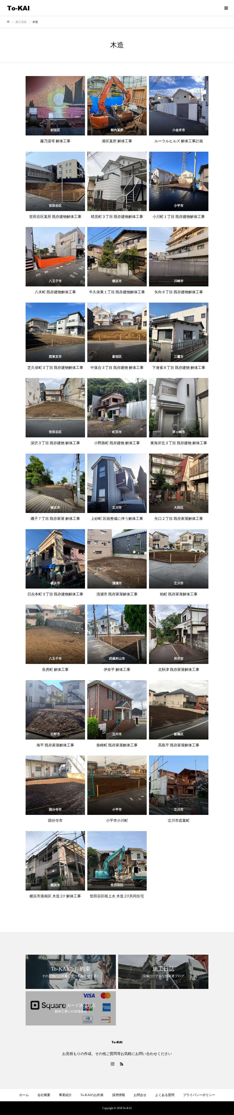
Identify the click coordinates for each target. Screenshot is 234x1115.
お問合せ (140, 1095)
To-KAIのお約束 (92, 1095)
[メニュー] (226, 8)
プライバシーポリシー (199, 1095)
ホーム (24, 1095)
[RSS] (121, 1064)
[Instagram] (112, 1064)
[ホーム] (8, 21)
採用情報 (118, 1095)
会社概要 (43, 1095)
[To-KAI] (18, 8)
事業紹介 (65, 1095)
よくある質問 (164, 1095)
